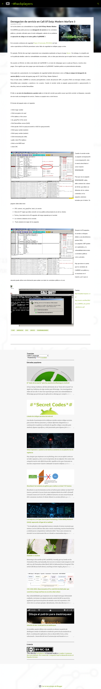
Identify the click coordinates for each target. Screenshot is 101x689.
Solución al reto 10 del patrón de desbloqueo (41, 625)
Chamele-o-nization (33, 555)
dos (26, 330)
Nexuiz (69, 53)
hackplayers (40, 653)
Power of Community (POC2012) (43, 43)
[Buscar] (36, 3)
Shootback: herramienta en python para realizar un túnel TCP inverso (49, 486)
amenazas (20, 330)
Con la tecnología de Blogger (51, 686)
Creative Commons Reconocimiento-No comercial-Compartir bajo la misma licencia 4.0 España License (50, 655)
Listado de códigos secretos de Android (40, 416)
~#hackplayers (22, 3)
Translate (43, 358)
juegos (32, 330)
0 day (13, 330)
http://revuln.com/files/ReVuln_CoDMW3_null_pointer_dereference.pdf (82, 304)
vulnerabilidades (42, 330)
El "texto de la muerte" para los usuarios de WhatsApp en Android (48, 383)
